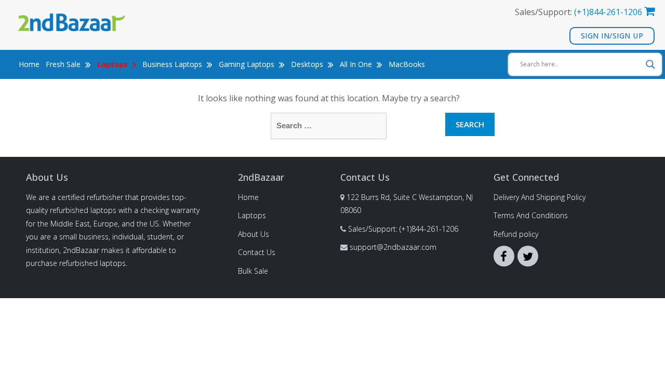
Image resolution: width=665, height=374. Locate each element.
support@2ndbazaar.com (393, 247)
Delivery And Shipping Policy (540, 197)
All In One (357, 64)
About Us (253, 234)
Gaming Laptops (247, 64)
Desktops (308, 64)
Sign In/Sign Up (612, 36)
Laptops (252, 215)
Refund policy (516, 234)
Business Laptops (173, 64)
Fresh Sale (64, 64)
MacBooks (407, 64)
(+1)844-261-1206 (608, 12)
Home (29, 64)
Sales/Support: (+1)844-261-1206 (403, 229)
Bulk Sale (253, 271)
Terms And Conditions (531, 215)
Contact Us (256, 252)
